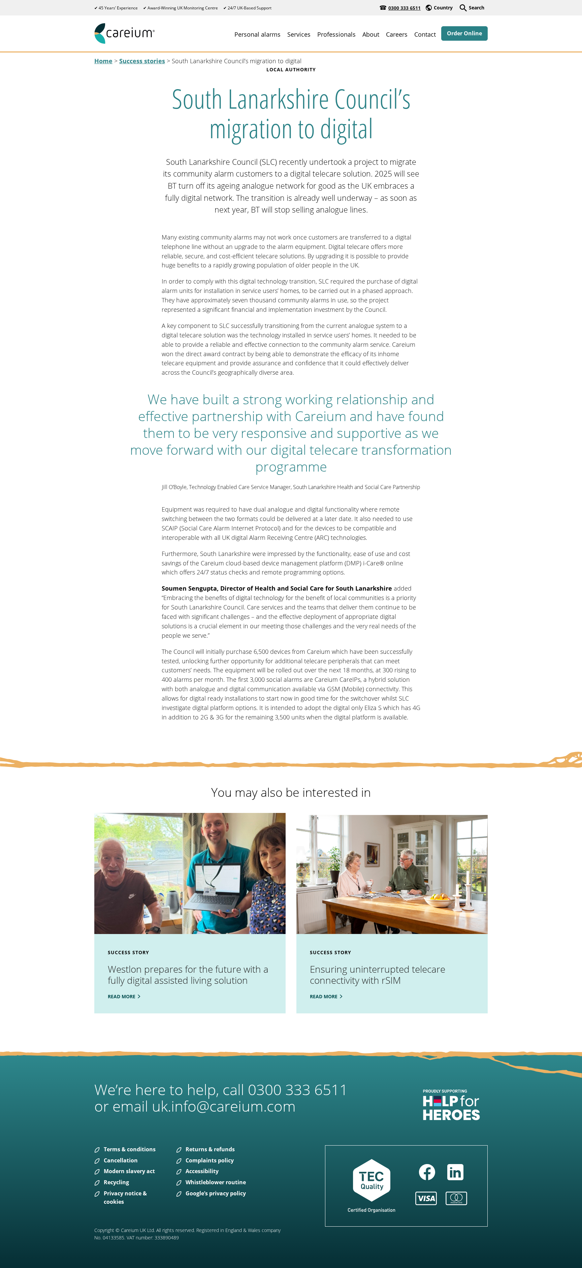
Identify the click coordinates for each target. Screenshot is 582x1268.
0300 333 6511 (404, 8)
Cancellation (121, 1160)
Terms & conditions (130, 1149)
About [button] (370, 34)
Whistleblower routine (216, 1182)
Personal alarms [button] (257, 34)
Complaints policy (210, 1160)
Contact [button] (425, 34)
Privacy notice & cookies (125, 1197)
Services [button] (299, 34)
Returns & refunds (210, 1149)
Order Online (464, 33)
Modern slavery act (129, 1171)
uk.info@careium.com (224, 1106)
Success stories (142, 61)
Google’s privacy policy (216, 1193)
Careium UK (124, 33)
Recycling (116, 1182)
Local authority (291, 69)
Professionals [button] (336, 34)
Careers (397, 34)
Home (103, 61)
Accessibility (202, 1171)
